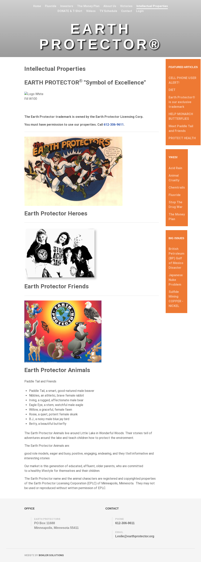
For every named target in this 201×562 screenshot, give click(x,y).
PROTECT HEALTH (182, 138)
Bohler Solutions (51, 555)
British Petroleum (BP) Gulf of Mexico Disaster (176, 258)
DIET (172, 90)
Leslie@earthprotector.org (134, 536)
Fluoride (175, 195)
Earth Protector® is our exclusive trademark (182, 102)
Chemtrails (177, 187)
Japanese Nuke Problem (176, 279)
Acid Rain (175, 168)
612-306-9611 (114, 124)
